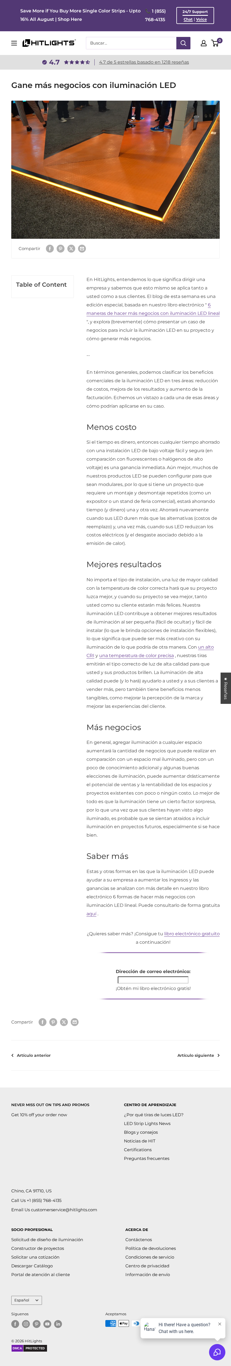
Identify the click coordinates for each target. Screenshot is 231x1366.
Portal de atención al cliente (40, 1274)
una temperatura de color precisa (136, 655)
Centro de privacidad (147, 1265)
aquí (91, 913)
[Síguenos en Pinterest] (37, 1324)
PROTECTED (35, 1348)
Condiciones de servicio (149, 1257)
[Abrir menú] (14, 43)
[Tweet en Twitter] (71, 248)
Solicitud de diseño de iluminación (47, 1239)
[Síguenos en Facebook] (15, 1324)
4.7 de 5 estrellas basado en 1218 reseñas (144, 62)
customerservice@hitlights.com (64, 1209)
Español (21, 1300)
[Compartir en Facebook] (50, 248)
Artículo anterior (34, 1055)
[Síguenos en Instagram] (26, 1324)
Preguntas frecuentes (146, 1158)
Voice (201, 19)
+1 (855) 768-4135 (44, 1200)
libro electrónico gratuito (192, 933)
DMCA (17, 1348)
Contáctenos (138, 1239)
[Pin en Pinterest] (61, 248)
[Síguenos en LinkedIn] (58, 1324)
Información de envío (147, 1274)
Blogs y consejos (141, 1132)
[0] (215, 43)
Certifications (138, 1149)
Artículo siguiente (195, 1055)
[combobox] (131, 43)
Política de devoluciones (150, 1248)
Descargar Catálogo (32, 1265)
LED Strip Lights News (147, 1123)
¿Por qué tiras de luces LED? (154, 1114)
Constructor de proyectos (37, 1248)
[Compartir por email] (82, 248)
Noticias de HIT (140, 1141)
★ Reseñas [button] (225, 688)
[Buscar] (183, 43)
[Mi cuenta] (203, 43)
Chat (188, 19)
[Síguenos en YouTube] (47, 1324)
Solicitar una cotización (35, 1257)
